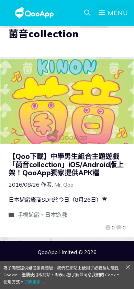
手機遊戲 (29, 214)
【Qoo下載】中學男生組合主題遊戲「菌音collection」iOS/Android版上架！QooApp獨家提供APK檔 (66, 164)
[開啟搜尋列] (87, 13)
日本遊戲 (56, 214)
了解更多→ (34, 282)
